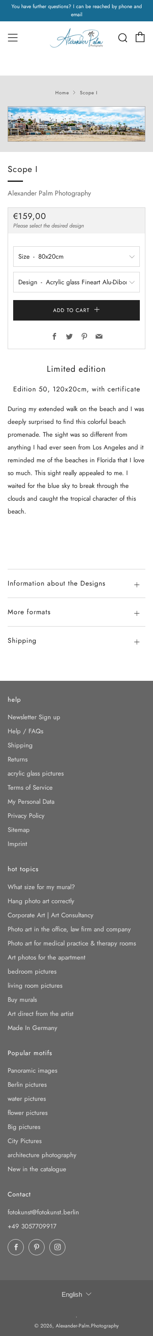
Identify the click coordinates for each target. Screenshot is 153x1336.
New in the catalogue (37, 1169)
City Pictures (25, 1141)
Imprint (17, 844)
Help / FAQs (25, 731)
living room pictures (35, 985)
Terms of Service (30, 787)
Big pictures (24, 1127)
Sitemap (19, 829)
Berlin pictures (27, 1084)
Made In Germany (32, 1028)
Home (62, 92)
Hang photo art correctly (41, 901)
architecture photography (42, 1155)
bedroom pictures (32, 971)
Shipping (20, 745)
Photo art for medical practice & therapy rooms (72, 943)
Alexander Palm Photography (49, 193)
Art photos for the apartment (46, 957)
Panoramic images (32, 1070)
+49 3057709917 (32, 1226)
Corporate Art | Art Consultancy (51, 915)
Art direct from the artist (41, 1013)
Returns (18, 759)
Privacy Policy (26, 815)
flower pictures (28, 1112)
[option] (76, 124)
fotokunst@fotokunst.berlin (43, 1212)
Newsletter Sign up (34, 717)
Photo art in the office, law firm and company (69, 929)
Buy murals (22, 999)
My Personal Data (31, 801)
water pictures (27, 1098)
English (72, 1294)
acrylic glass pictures (36, 773)
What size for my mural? (41, 887)
